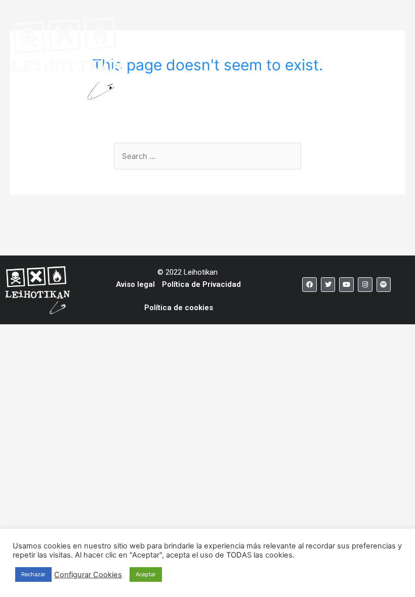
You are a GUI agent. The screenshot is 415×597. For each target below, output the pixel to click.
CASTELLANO (251, 52)
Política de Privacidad (201, 284)
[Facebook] (309, 284)
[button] (336, 44)
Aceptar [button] (146, 574)
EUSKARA (190, 52)
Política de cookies (178, 307)
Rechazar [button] (33, 574)
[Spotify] (384, 284)
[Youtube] (346, 284)
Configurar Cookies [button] (88, 574)
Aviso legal (135, 284)
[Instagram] (365, 284)
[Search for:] (207, 156)
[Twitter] (328, 284)
